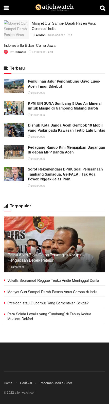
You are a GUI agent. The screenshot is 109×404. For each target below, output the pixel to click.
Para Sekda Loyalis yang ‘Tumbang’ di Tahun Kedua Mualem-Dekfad (49, 316)
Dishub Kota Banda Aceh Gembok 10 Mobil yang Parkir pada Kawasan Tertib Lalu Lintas (66, 127)
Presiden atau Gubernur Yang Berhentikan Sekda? (48, 302)
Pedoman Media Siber (56, 382)
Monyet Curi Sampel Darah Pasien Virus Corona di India (52, 291)
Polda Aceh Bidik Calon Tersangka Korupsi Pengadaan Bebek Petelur (45, 257)
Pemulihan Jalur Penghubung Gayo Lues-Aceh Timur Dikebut (64, 84)
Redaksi (26, 382)
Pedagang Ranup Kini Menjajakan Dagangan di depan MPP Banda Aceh (66, 150)
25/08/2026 (37, 93)
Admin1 (41, 35)
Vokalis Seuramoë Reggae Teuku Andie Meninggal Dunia (53, 280)
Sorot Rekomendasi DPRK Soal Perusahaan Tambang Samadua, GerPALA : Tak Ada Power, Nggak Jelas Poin (65, 173)
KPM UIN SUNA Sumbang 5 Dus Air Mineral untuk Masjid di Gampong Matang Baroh (65, 106)
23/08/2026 (17, 267)
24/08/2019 (38, 52)
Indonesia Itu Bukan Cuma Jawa (29, 45)
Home (8, 382)
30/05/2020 (58, 35)
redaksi (20, 52)
